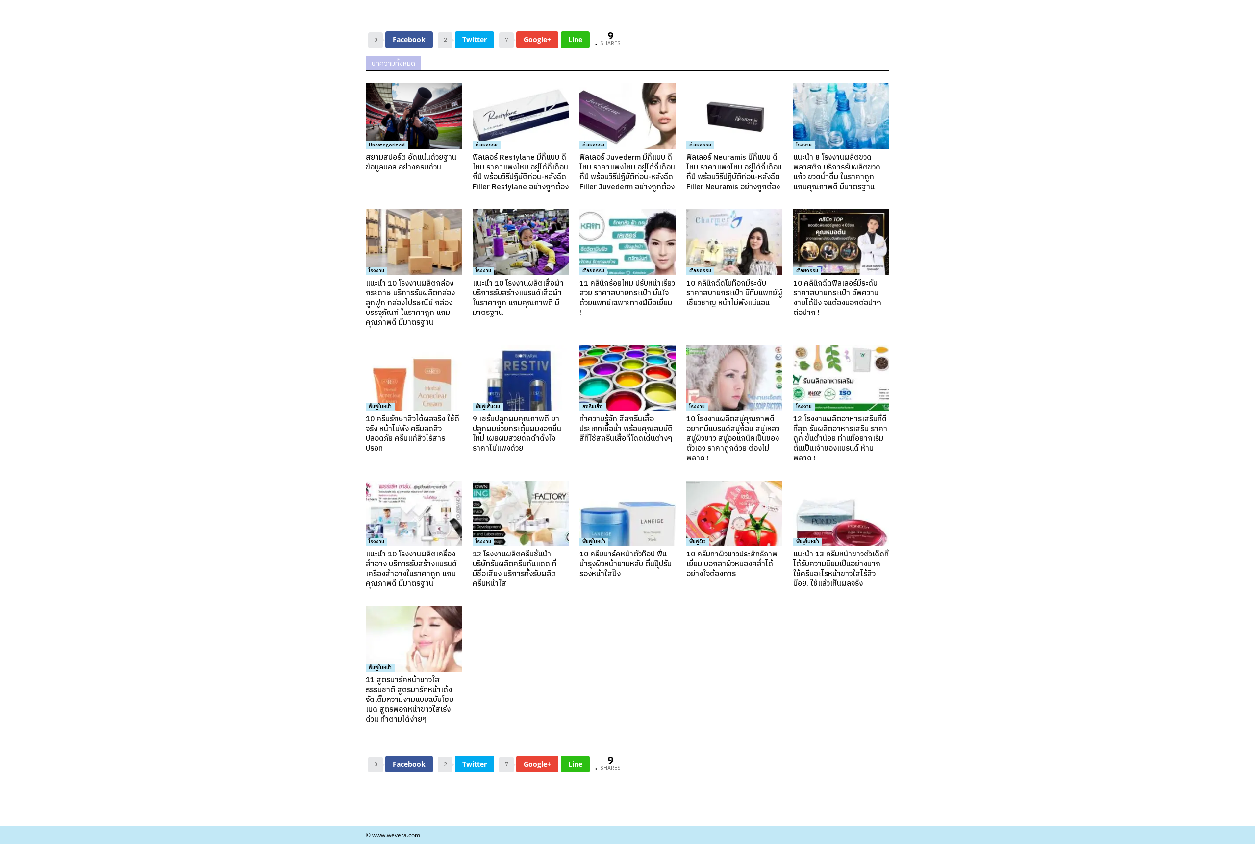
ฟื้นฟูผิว (697, 542)
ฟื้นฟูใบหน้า (380, 406)
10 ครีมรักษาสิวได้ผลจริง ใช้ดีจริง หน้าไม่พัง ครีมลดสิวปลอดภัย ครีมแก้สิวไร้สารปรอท (412, 434)
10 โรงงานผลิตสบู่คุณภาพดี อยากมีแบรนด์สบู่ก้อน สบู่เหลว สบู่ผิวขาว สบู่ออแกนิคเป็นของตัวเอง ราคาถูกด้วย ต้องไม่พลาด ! (732, 438)
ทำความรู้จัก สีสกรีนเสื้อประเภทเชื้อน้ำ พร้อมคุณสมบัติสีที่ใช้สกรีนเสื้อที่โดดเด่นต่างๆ (626, 429)
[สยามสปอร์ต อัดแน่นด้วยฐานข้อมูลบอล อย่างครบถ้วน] (414, 116)
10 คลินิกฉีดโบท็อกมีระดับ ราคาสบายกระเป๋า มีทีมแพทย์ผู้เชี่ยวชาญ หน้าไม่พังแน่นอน (734, 293)
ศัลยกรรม (487, 145)
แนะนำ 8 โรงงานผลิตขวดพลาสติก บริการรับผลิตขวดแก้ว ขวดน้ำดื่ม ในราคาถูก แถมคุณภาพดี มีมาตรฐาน (836, 172)
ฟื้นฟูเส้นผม (488, 406)
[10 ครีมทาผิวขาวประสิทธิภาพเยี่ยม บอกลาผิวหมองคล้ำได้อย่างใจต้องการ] (734, 514)
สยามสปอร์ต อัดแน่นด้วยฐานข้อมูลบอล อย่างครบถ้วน (411, 162)
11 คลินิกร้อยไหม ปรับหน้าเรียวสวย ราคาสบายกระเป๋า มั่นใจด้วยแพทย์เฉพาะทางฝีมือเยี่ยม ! (627, 298)
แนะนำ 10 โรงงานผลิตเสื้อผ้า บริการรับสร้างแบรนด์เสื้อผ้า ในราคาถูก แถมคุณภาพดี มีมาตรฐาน (518, 298)
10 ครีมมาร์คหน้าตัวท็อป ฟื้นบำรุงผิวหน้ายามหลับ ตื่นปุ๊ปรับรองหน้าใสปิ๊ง (625, 564)
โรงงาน (804, 145)
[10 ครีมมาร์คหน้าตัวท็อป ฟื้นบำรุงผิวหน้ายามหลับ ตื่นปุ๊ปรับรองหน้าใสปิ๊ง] (627, 514)
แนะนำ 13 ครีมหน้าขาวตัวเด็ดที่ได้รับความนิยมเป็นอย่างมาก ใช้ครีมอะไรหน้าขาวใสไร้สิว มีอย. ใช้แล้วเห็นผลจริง (841, 569)
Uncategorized (387, 145)
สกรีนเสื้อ (592, 406)
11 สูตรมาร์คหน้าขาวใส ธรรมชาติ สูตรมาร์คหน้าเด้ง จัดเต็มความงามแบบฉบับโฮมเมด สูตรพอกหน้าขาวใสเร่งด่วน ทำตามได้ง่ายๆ (409, 699)
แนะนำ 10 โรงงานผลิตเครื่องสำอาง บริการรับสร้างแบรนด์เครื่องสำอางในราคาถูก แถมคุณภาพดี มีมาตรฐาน (411, 569)
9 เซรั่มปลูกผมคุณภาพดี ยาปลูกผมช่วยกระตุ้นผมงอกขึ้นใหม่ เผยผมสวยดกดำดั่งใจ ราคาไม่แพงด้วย (517, 434)
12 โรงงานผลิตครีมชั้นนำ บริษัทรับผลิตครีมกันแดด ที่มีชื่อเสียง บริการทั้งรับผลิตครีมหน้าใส (514, 569)
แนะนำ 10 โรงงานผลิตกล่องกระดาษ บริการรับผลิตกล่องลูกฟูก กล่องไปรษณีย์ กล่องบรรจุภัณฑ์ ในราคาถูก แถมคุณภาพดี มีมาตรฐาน (410, 303)
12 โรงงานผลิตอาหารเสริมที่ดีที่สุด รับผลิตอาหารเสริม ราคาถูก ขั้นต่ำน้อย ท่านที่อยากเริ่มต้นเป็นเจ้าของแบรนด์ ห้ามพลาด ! (840, 438)
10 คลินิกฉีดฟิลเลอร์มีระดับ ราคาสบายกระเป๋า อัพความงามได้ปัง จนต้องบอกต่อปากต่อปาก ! (837, 298)
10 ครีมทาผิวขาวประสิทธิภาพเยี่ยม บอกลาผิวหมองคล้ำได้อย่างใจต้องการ (732, 564)
